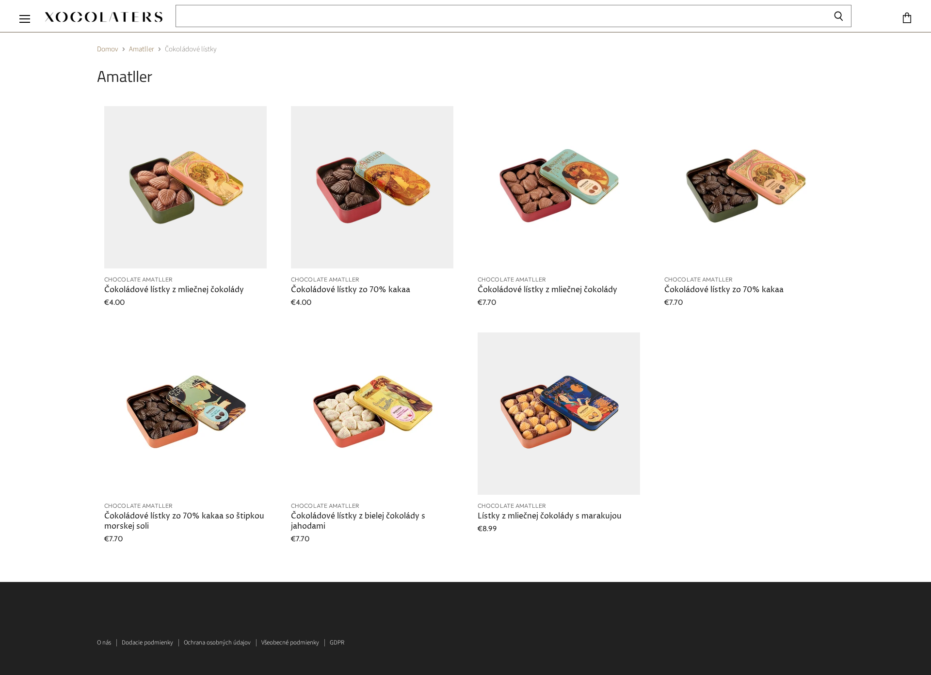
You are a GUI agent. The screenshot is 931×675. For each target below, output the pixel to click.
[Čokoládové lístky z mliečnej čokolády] (185, 187)
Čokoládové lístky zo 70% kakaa (350, 290)
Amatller (141, 49)
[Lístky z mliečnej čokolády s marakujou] (559, 413)
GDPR (337, 642)
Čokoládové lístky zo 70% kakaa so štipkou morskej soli (184, 521)
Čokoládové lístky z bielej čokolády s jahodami (358, 521)
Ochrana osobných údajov (217, 642)
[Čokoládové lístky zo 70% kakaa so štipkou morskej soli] (185, 413)
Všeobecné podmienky (290, 642)
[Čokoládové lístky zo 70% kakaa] (372, 187)
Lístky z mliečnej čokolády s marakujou (550, 516)
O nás (104, 642)
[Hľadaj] (838, 16)
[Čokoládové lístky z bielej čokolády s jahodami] (372, 413)
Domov (107, 49)
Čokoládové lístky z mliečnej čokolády (174, 290)
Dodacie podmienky (147, 642)
